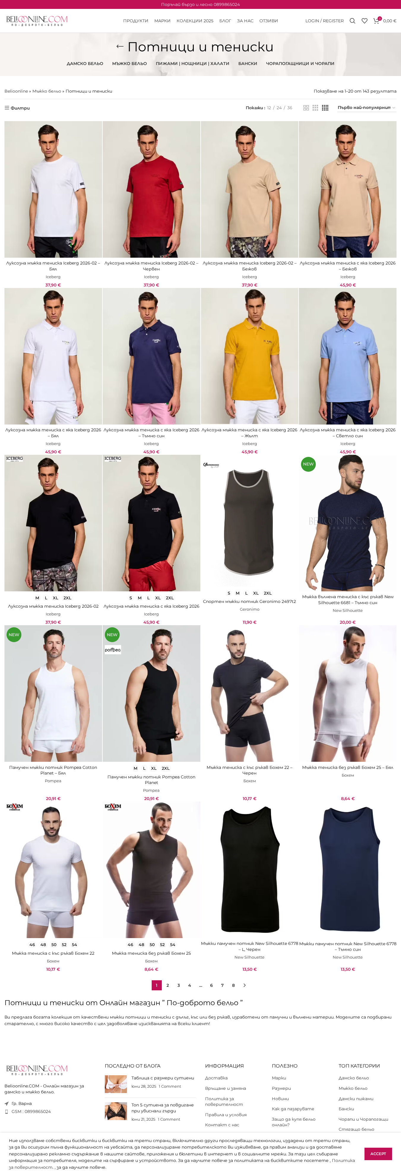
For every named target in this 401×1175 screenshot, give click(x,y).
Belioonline (16, 91)
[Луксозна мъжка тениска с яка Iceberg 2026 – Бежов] (348, 189)
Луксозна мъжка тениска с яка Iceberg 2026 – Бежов (348, 266)
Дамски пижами (356, 1098)
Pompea (53, 780)
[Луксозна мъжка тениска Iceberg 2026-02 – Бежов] (250, 189)
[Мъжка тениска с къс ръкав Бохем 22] (53, 870)
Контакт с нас (222, 1125)
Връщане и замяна (225, 1088)
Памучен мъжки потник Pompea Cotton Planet (151, 780)
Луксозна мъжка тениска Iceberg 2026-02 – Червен (151, 266)
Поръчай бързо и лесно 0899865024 (200, 4)
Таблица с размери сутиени (162, 1078)
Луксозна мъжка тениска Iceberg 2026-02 (53, 606)
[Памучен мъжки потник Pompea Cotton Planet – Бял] (53, 693)
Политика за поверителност (224, 1101)
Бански (346, 1108)
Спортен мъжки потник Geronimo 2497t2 (249, 601)
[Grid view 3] (315, 108)
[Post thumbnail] (116, 1084)
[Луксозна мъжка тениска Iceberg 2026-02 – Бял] (53, 189)
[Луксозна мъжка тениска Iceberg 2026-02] (53, 523)
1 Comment (170, 1086)
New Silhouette (348, 610)
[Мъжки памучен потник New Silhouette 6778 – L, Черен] (250, 870)
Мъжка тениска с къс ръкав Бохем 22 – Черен (249, 770)
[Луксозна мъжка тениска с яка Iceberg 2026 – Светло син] (348, 356)
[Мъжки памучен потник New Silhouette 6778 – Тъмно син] (348, 870)
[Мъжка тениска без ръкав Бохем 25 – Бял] (348, 693)
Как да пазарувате (293, 1108)
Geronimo (249, 609)
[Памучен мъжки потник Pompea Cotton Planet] (151, 693)
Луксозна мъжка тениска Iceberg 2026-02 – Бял (53, 266)
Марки (279, 1078)
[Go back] (119, 47)
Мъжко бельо (46, 91)
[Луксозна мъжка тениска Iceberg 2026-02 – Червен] (151, 189)
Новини (280, 1098)
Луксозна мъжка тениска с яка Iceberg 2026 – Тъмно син (151, 432)
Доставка (216, 1078)
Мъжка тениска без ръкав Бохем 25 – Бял (347, 767)
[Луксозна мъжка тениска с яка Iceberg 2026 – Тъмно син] (151, 356)
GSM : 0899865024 (31, 1111)
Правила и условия (226, 1114)
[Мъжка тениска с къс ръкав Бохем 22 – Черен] (250, 693)
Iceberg (53, 276)
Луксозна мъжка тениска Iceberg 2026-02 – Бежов (250, 266)
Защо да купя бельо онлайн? (294, 1122)
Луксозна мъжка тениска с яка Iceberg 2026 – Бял (53, 432)
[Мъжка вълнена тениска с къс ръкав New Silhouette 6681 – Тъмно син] (348, 523)
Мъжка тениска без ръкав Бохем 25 (151, 953)
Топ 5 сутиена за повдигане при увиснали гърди (162, 1108)
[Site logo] (37, 20)
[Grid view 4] (325, 108)
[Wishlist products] (364, 21)
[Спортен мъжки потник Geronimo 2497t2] (250, 521)
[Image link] (37, 1069)
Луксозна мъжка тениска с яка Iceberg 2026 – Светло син (348, 432)
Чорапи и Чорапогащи (363, 1119)
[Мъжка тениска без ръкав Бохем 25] (151, 870)
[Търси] (353, 21)
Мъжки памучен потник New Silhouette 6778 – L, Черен (249, 946)
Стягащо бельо (356, 1129)
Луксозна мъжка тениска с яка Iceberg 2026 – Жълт (249, 432)
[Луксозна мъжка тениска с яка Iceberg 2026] (151, 523)
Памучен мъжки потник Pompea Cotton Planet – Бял (53, 770)
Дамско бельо (354, 1078)
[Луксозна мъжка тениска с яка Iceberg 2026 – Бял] (53, 356)
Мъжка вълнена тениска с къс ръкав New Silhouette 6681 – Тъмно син (348, 599)
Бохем (249, 780)
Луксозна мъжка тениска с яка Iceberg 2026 (151, 606)
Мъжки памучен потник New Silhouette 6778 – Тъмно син (348, 946)
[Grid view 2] (306, 108)
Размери (281, 1088)
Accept (378, 1153)
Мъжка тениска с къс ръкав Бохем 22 (53, 953)
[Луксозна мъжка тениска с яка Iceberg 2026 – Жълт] (250, 356)
